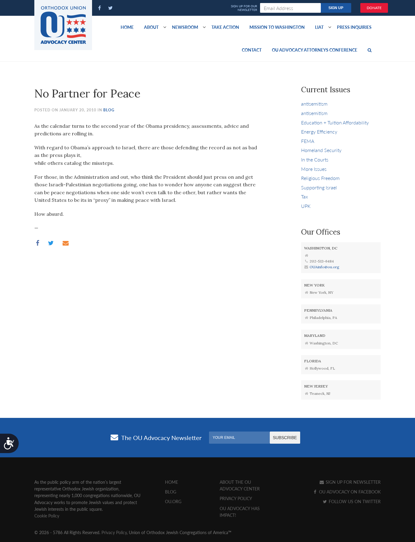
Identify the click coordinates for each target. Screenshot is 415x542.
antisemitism (314, 103)
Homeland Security (321, 150)
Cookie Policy (46, 516)
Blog (109, 110)
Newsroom (185, 27)
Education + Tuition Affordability (335, 122)
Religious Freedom (320, 177)
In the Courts (314, 159)
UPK (305, 205)
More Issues (314, 168)
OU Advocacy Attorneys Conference (314, 50)
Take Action (225, 27)
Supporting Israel (319, 187)
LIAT (319, 27)
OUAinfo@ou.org (324, 267)
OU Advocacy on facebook (349, 492)
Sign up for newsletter (352, 482)
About (151, 27)
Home (127, 27)
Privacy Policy (236, 498)
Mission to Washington (277, 27)
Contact (252, 50)
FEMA (307, 140)
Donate (374, 7)
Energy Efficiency (319, 131)
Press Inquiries (354, 27)
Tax (304, 196)
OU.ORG (173, 501)
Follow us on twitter (354, 501)
